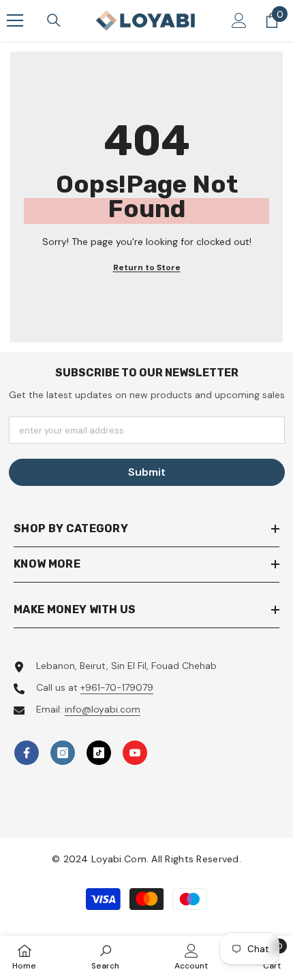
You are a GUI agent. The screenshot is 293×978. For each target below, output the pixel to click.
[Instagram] (63, 753)
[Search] (54, 20)
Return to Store (147, 267)
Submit (147, 472)
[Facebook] (27, 753)
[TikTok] (99, 753)
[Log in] (239, 20)
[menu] (15, 20)
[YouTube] (135, 753)
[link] (105, 957)
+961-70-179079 (116, 687)
